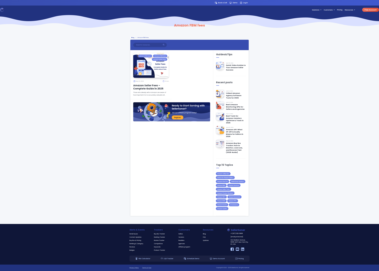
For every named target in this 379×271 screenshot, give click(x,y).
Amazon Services (234, 185)
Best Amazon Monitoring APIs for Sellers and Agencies (235, 106)
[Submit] (164, 45)
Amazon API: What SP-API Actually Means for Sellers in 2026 (234, 133)
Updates (152, 24)
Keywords (157, 247)
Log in (245, 3)
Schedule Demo (193, 258)
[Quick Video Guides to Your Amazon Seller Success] (220, 66)
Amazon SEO (221, 197)
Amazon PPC (233, 201)
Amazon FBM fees (160, 56)
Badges (132, 250)
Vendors (131, 16)
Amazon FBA (221, 185)
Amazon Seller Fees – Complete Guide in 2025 (148, 87)
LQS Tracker (168, 258)
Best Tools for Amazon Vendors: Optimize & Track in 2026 (234, 119)
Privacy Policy (134, 268)
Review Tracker (159, 240)
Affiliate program (134, 27)
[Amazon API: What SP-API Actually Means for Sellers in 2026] (220, 130)
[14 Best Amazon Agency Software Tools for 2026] (220, 94)
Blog (150, 16)
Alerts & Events (137, 229)
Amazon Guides (222, 208)
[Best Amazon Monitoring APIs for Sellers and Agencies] (220, 105)
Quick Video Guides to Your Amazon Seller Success (236, 67)
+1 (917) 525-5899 (237, 233)
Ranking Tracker (159, 237)
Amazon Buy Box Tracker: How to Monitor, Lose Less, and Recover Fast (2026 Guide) (234, 148)
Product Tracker (159, 250)
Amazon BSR (221, 201)
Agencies (131, 24)
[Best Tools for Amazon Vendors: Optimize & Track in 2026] (220, 116)
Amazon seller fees (159, 59)
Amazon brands (222, 205)
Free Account (371, 10)
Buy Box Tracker (159, 234)
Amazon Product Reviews (225, 193)
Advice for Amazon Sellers (225, 177)
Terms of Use (146, 268)
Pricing (339, 10)
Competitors (158, 244)
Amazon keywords (234, 197)
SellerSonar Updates (237, 181)
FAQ (150, 20)
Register (177, 117)
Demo (235, 3)
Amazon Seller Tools (223, 189)
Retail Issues (133, 234)
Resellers (131, 20)
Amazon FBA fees (145, 56)
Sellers (130, 13)
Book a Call (222, 3)
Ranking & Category (136, 244)
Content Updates (135, 237)
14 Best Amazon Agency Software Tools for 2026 (233, 95)
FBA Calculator (144, 258)
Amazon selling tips (223, 174)
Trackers (158, 229)
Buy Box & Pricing (135, 240)
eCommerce (234, 205)
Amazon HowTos (222, 181)
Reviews (132, 247)
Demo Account (219, 258)
